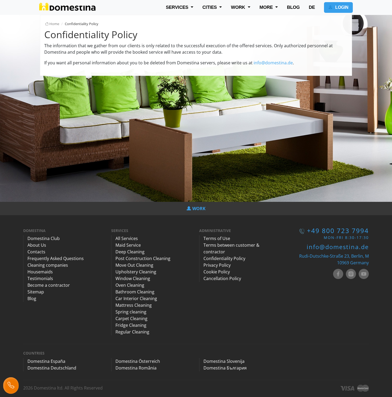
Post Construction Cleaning (142, 258)
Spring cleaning (130, 312)
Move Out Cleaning (134, 265)
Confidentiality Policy (224, 258)
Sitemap (35, 292)
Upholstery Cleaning (135, 272)
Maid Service (128, 245)
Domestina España (46, 361)
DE (312, 7)
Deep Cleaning (130, 252)
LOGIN (341, 7)
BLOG (293, 7)
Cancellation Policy (222, 278)
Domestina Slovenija (224, 361)
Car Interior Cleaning (136, 298)
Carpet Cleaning (131, 318)
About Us (36, 245)
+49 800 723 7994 (338, 230)
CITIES (210, 7)
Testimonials (40, 278)
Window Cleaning (132, 278)
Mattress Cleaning (133, 305)
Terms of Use (216, 238)
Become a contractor (48, 285)
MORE (266, 7)
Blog (31, 298)
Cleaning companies (47, 265)
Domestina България (225, 368)
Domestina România (136, 368)
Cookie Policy (216, 272)
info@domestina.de (273, 63)
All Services (126, 238)
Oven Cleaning (129, 285)
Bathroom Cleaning (134, 292)
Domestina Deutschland (51, 368)
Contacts (36, 252)
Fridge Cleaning (130, 325)
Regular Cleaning (132, 332)
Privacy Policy (217, 265)
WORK (238, 7)
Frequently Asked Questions (55, 258)
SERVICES (178, 7)
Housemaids (40, 272)
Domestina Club (43, 238)
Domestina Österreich (137, 361)
